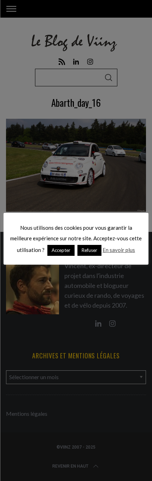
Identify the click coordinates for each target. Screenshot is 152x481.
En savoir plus (119, 250)
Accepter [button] (61, 250)
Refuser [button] (89, 250)
